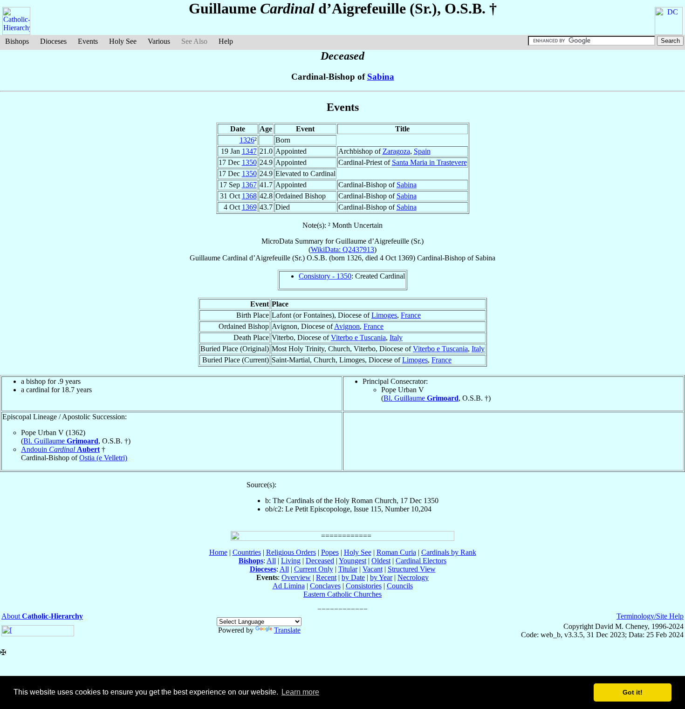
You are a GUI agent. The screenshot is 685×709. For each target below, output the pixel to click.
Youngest (352, 561)
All (271, 561)
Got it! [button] (633, 692)
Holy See (123, 41)
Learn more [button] (300, 692)
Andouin (60, 449)
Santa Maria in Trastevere (429, 162)
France (411, 315)
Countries (247, 552)
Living (291, 561)
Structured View (412, 569)
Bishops (17, 41)
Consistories (364, 586)
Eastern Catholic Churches (342, 594)
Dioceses (53, 41)
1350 (249, 162)
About (42, 616)
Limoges (384, 315)
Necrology (413, 577)
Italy (396, 337)
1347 (249, 151)
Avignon (347, 326)
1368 (249, 196)
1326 (247, 140)
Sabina (380, 77)
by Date (353, 577)
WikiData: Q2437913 (342, 249)
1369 (249, 207)
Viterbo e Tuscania (358, 337)
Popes (330, 552)
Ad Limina (289, 586)
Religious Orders (291, 552)
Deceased (320, 561)
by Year (381, 577)
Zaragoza (396, 151)
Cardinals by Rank (448, 552)
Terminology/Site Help (650, 616)
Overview (296, 577)
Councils (400, 586)
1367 (249, 185)
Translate (287, 630)
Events (88, 41)
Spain (422, 151)
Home (218, 552)
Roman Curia (396, 552)
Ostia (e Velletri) (103, 458)
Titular (347, 569)
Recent (326, 577)
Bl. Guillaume (421, 398)
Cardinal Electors (421, 561)
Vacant (373, 569)
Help (226, 41)
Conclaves (325, 586)
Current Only (313, 569)
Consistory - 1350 (325, 276)
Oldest (380, 561)
